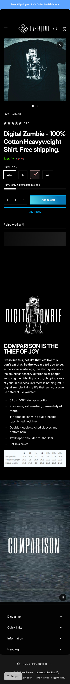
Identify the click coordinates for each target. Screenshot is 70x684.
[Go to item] (33, 106)
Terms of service (41, 678)
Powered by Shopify (47, 672)
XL (47, 174)
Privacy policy (26, 678)
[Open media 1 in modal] (60, 44)
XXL (9, 174)
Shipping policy (58, 678)
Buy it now (35, 211)
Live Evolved (12, 114)
